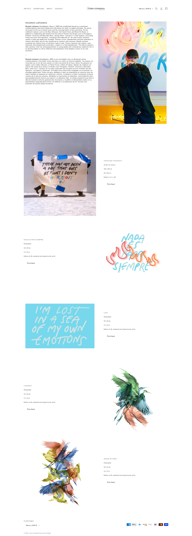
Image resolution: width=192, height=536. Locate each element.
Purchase (111, 184)
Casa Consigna (33, 533)
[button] (156, 8)
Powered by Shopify (45, 533)
